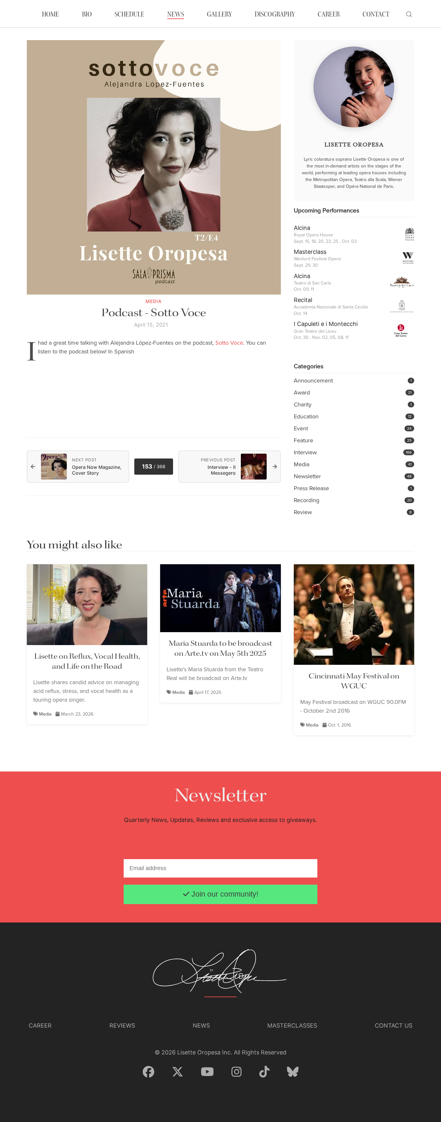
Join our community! (224, 894)
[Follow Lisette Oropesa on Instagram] (237, 1072)
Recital (303, 300)
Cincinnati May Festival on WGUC (354, 681)
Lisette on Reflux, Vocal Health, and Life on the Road (87, 662)
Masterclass (310, 251)
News (175, 14)
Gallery (219, 14)
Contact (376, 14)
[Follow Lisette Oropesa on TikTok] (264, 1072)
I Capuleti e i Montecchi (326, 323)
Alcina (302, 227)
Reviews (122, 1025)
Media (45, 713)
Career (40, 1025)
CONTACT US (393, 1025)
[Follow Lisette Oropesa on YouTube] (207, 1072)
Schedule (129, 14)
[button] (409, 14)
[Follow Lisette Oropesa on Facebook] (148, 1072)
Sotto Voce (229, 343)
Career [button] (329, 14)
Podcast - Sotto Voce (153, 313)
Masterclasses (292, 1025)
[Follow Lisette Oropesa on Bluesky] (292, 1072)
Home (50, 14)
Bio (87, 14)
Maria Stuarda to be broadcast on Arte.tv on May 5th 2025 (220, 649)
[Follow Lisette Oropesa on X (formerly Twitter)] (177, 1072)
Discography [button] (275, 14)
